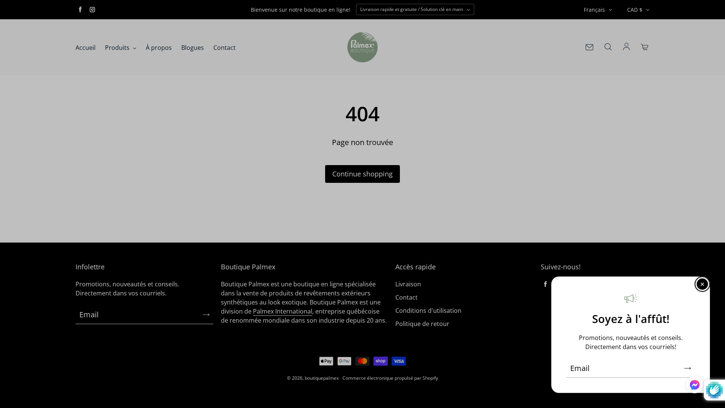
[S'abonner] (687, 368)
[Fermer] (702, 284)
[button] (694, 386)
